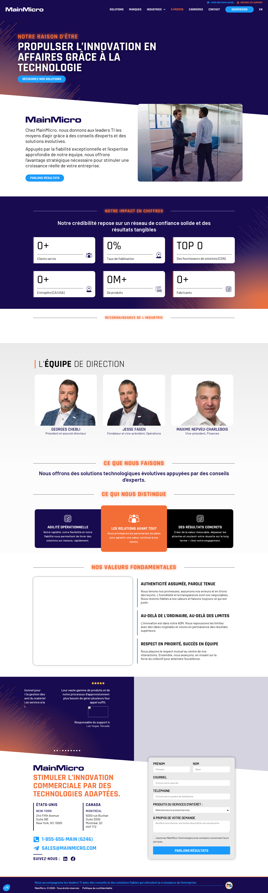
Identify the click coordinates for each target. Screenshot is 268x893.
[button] (54, 750)
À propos (177, 9)
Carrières (196, 9)
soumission (240, 9)
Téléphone (161, 791)
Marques (135, 9)
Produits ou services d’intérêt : (178, 804)
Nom (196, 763)
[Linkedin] (65, 858)
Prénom (159, 763)
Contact (214, 9)
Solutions (117, 9)
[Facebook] (73, 858)
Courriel (160, 777)
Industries (154, 9)
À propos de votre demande (174, 818)
